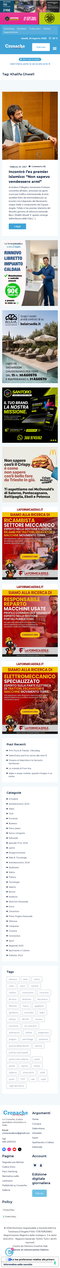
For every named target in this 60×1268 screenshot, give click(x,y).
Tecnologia (14, 882)
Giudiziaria (14, 867)
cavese (34, 985)
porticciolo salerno (18, 1059)
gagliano (39, 1005)
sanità (12, 847)
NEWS (25, 1019)
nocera (38, 1019)
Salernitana (38, 1128)
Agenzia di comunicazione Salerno (30, 1249)
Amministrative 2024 (19, 862)
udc (33, 1079)
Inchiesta (13, 896)
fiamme (13, 1005)
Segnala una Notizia (13, 1162)
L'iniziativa (14, 911)
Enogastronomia (17, 852)
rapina (24, 1065)
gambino (13, 1012)
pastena (43, 1039)
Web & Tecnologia (18, 857)
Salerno (12, 887)
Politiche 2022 (16, 955)
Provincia (13, 818)
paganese (43, 1032)
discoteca (42, 999)
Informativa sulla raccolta (18, 1264)
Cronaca (13, 930)
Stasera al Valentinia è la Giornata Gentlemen (30, 64)
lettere (12, 1019)
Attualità (13, 799)
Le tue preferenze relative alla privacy (32, 1259)
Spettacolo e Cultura (19, 950)
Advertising (9, 29)
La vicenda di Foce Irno (20, 768)
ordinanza (14, 1032)
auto (25, 979)
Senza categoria (17, 833)
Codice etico (35, 29)
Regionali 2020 (16, 945)
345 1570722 (9, 1141)
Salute (12, 872)
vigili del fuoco (16, 1085)
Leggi (17, 226)
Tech (11, 813)
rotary (37, 1065)
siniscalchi (28, 1072)
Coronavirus (14, 935)
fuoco (26, 1005)
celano (12, 992)
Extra (11, 906)
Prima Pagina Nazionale (20, 916)
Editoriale (13, 838)
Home (35, 1119)
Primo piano (15, 828)
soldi (42, 1072)
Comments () (38, 166)
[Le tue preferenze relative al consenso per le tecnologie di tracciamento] (55, 1263)
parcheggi (27, 1039)
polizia (38, 1045)
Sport (11, 940)
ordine (28, 1032)
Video (11, 808)
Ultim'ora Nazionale (18, 901)
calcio (37, 979)
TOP (22, 1079)
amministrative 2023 (19, 803)
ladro (42, 1012)
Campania (14, 926)
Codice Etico (8, 1166)
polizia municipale (18, 1052)
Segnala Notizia (11, 32)
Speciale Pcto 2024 (18, 843)
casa (11, 985)
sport (11, 1079)
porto (37, 1059)
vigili (43, 1079)
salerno (13, 1072)
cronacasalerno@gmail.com (15, 1133)
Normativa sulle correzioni (10, 1178)
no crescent (30, 1025)
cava (22, 985)
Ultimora (13, 921)
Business (13, 823)
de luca (12, 999)
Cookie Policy (10, 1217)
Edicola (39, 1193)
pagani (12, 1039)
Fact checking (9, 1171)
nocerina (13, 1025)
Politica (12, 877)
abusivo (13, 979)
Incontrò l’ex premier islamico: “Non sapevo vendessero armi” (29, 177)
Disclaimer (22, 29)
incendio (28, 1012)
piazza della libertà (19, 1045)
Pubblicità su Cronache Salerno (14, 1187)
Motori (12, 891)
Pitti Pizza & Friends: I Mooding (24, 750)
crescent (44, 992)
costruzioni (27, 992)
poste (12, 1065)
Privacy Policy (8, 1210)
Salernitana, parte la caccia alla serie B (28, 755)
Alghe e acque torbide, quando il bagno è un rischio (30, 775)
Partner (47, 29)
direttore (26, 999)
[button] (54, 48)
